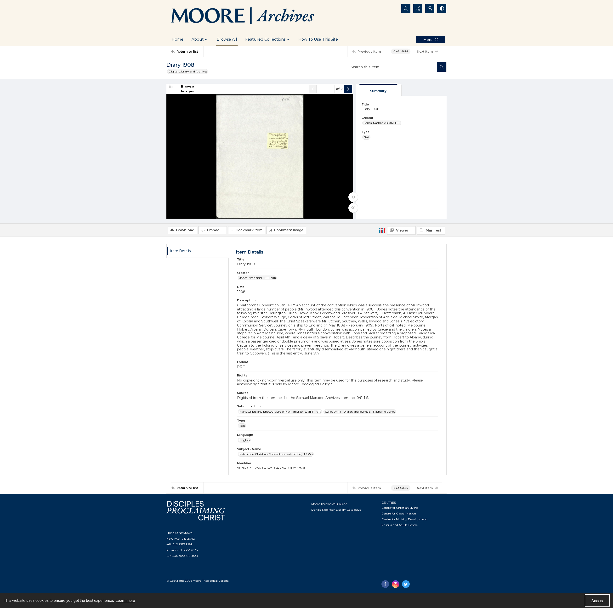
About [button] (198, 39)
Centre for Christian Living (399, 507)
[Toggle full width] (353, 197)
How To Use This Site (318, 39)
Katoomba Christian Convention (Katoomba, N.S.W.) (276, 454)
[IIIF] (382, 230)
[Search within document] (441, 67)
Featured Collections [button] (265, 39)
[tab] (378, 90)
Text (366, 137)
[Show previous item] (313, 89)
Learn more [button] (125, 600)
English (244, 440)
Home (177, 39)
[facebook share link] (385, 584)
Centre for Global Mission (398, 513)
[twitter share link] (406, 584)
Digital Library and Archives (188, 71)
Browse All (227, 39)
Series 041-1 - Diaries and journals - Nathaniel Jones (360, 411)
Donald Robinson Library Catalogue (336, 509)
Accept (597, 600)
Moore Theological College (329, 504)
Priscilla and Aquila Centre (399, 525)
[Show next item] (348, 89)
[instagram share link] (395, 584)
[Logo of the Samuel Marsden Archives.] (243, 16)
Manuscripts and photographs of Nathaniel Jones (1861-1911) (280, 411)
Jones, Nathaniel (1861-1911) (382, 123)
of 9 (339, 89)
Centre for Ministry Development (404, 519)
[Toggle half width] (353, 208)
